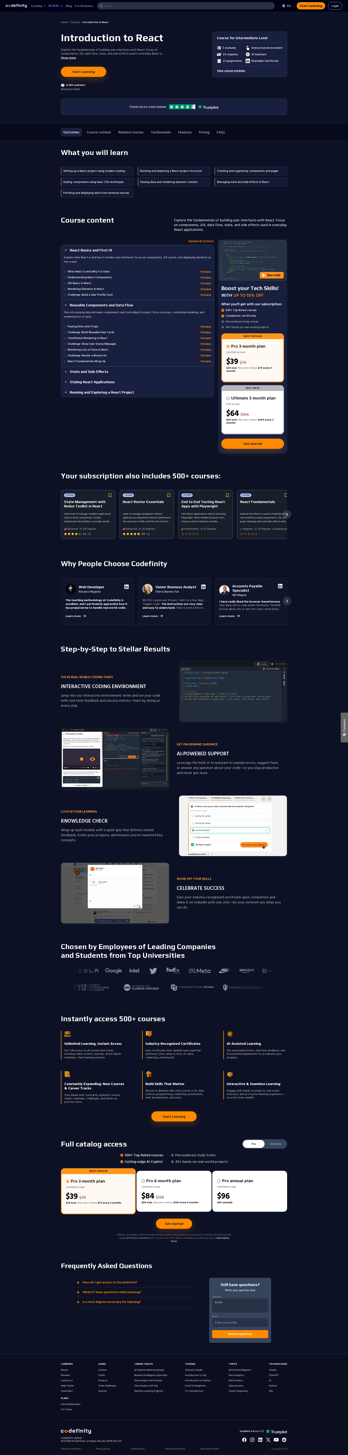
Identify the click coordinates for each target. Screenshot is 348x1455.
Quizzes (102, 1391)
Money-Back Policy (175, 1449)
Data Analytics (236, 1375)
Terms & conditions (71, 1449)
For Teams (66, 1409)
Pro (254, 1144)
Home (64, 22)
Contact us (67, 1380)
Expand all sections (201, 241)
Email (215, 1316)
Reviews (65, 1375)
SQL (271, 1391)
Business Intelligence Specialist (150, 1375)
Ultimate (275, 1144)
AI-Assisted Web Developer (149, 1370)
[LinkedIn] (260, 1440)
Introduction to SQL (196, 1375)
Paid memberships (70, 1404)
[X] (268, 1440)
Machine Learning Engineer (148, 1391)
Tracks (101, 1375)
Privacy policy (103, 1449)
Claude (272, 1370)
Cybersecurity (236, 1385)
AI (270, 1380)
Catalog (75, 22)
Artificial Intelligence (240, 1370)
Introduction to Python (198, 1380)
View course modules (231, 71)
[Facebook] (244, 1440)
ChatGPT (274, 1375)
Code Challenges (107, 1385)
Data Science (236, 1380)
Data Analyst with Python (148, 1380)
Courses (102, 1370)
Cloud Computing (238, 1391)
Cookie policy (137, 1449)
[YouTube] (276, 1440)
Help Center (67, 1385)
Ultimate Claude (194, 1370)
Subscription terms (209, 1449)
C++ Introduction (194, 1391)
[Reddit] (284, 1440)
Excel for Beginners (195, 1385)
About (64, 1370)
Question (216, 1297)
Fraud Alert (67, 1391)
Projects (102, 1380)
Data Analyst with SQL (146, 1385)
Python (273, 1385)
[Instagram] (252, 1440)
